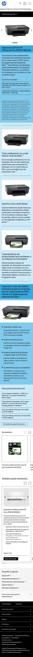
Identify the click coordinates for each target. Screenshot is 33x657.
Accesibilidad (6, 638)
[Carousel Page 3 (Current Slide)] (17, 42)
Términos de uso (6, 640)
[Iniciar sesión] (24, 3)
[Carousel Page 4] (20, 42)
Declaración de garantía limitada (11, 642)
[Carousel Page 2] (13, 42)
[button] (30, 432)
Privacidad (15, 638)
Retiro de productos (7, 635)
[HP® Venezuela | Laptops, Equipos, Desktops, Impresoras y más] (4, 3)
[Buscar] (20, 3)
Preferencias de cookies (9, 644)
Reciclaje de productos (22, 635)
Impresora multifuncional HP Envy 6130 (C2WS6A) (15, 510)
